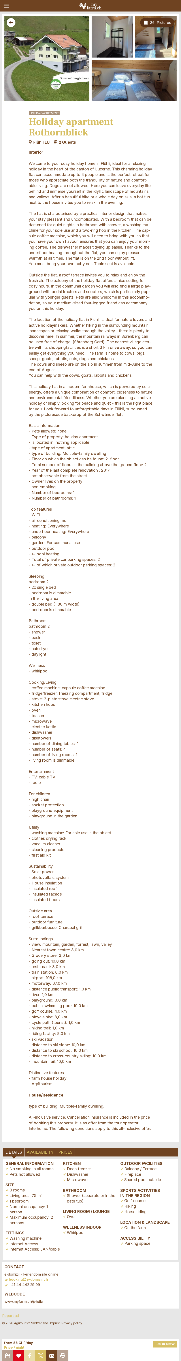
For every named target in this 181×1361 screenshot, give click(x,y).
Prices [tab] (65, 1152)
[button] (6, 6)
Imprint (55, 1323)
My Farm (90, 6)
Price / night (14, 1347)
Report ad (10, 1315)
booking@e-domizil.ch (28, 1279)
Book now (165, 1344)
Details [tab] (14, 1152)
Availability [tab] (40, 1152)
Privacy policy (72, 1323)
